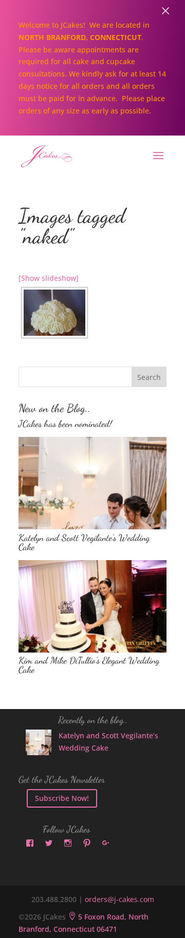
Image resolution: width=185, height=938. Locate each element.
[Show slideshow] (48, 278)
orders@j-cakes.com (119, 899)
